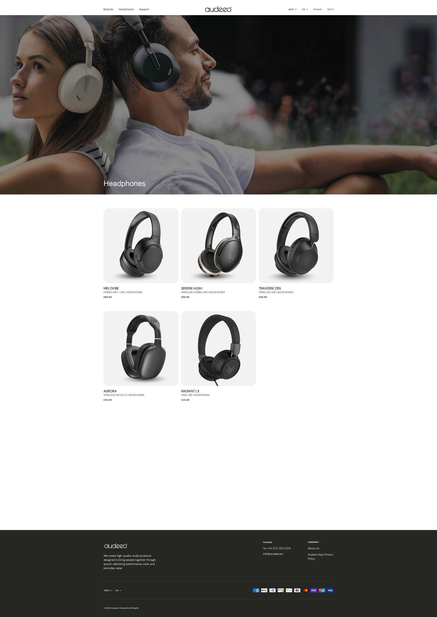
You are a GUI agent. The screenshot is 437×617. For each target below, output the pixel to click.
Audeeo (114, 608)
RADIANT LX (190, 391)
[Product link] (141, 245)
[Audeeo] (218, 9)
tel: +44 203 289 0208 (277, 548)
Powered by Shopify (129, 608)
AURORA (110, 391)
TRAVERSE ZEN (270, 288)
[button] (317, 9)
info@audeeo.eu (273, 554)
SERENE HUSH (191, 288)
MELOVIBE (111, 288)
